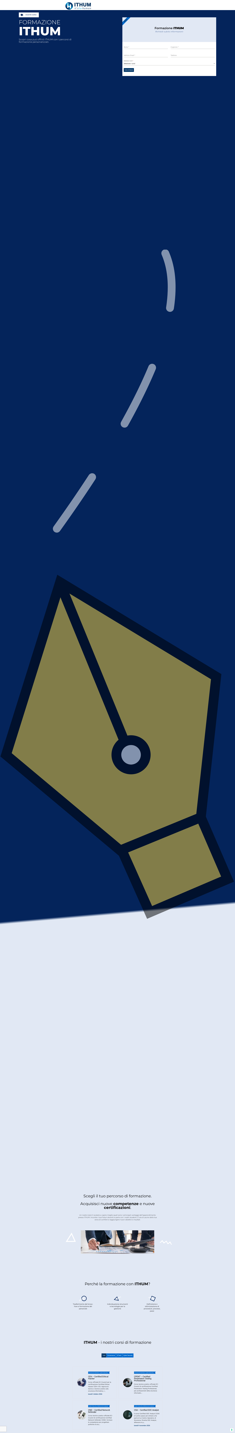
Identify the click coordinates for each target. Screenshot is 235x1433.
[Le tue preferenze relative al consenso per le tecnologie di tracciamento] (232, 1430)
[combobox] (169, 63)
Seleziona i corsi (128, 61)
